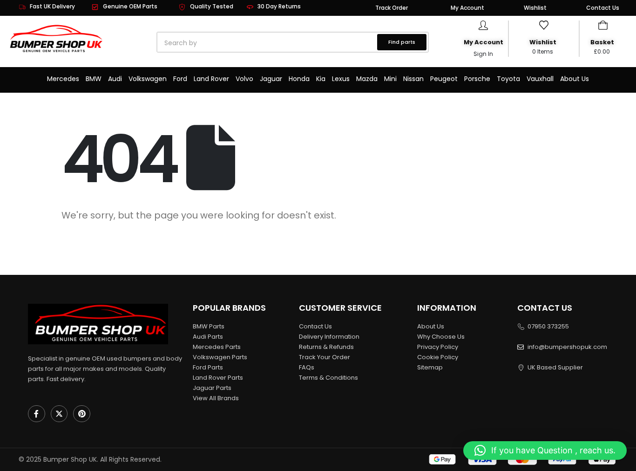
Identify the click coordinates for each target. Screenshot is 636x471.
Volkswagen (148, 78)
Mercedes (63, 78)
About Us (574, 78)
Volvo (244, 78)
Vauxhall (540, 78)
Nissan (413, 78)
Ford (180, 78)
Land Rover (211, 78)
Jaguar (271, 78)
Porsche (477, 78)
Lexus (341, 78)
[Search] (263, 43)
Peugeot (444, 78)
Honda (299, 78)
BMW (93, 78)
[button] (545, 450)
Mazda (367, 78)
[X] (59, 414)
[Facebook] (36, 414)
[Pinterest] (81, 414)
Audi (115, 78)
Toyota (508, 78)
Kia (320, 78)
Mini (390, 78)
